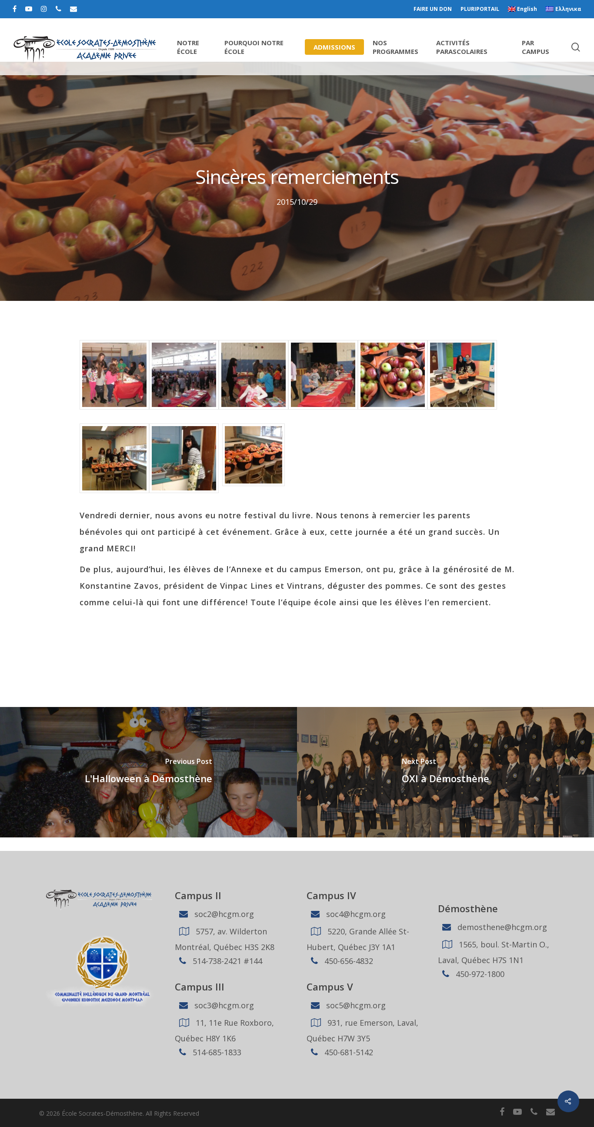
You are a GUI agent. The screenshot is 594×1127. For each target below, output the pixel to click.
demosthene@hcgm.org (501, 927)
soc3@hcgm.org (223, 1005)
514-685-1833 (215, 1052)
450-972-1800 (479, 974)
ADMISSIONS (334, 47)
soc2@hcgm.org (223, 914)
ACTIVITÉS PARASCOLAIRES (461, 47)
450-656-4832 (347, 961)
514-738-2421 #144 (226, 961)
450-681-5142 (347, 1052)
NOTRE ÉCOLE (188, 47)
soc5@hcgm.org (355, 1005)
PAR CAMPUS (535, 47)
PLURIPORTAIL (480, 9)
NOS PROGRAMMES (395, 47)
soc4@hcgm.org (355, 914)
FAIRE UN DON (433, 9)
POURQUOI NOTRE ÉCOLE (254, 47)
